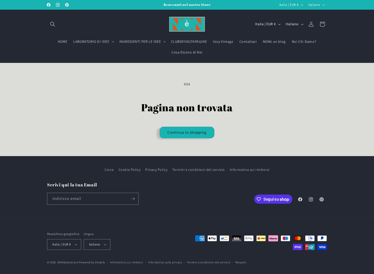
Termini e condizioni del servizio (198, 169)
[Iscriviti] (132, 199)
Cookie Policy (130, 169)
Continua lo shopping (187, 132)
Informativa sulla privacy (165, 262)
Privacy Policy (156, 169)
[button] (52, 24)
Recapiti (241, 262)
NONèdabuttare (67, 262)
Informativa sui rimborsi (249, 169)
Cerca (109, 169)
